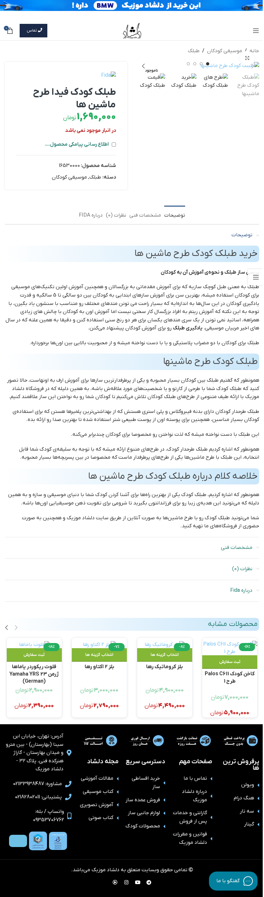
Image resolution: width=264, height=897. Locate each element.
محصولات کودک (143, 826)
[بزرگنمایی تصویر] (247, 58)
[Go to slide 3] (194, 63)
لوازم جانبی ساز (144, 813)
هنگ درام (244, 798)
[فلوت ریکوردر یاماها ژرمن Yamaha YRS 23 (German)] (34, 644)
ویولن (247, 785)
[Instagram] (126, 882)
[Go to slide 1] (207, 63)
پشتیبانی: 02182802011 (38, 797)
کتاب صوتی (101, 817)
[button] (252, 66)
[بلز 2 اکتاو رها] (99, 644)
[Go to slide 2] (201, 63)
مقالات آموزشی (97, 778)
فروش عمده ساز (143, 800)
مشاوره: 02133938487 (37, 784)
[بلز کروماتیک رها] (164, 644)
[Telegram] (149, 882)
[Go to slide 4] (188, 63)
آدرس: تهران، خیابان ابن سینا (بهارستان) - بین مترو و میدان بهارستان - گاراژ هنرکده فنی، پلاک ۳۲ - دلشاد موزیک (34, 752)
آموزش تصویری (96, 805)
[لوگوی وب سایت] (132, 30)
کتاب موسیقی (98, 791)
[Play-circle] (115, 882)
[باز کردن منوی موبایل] (256, 30)
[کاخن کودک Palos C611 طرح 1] (229, 648)
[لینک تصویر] (58, 841)
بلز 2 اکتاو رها (99, 667)
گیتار (249, 824)
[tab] (174, 215)
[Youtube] (138, 882)
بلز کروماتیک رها (164, 667)
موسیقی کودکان (224, 51)
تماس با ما (195, 778)
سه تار (247, 811)
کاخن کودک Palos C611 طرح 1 (230, 677)
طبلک (194, 51)
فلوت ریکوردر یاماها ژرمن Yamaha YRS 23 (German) (34, 670)
